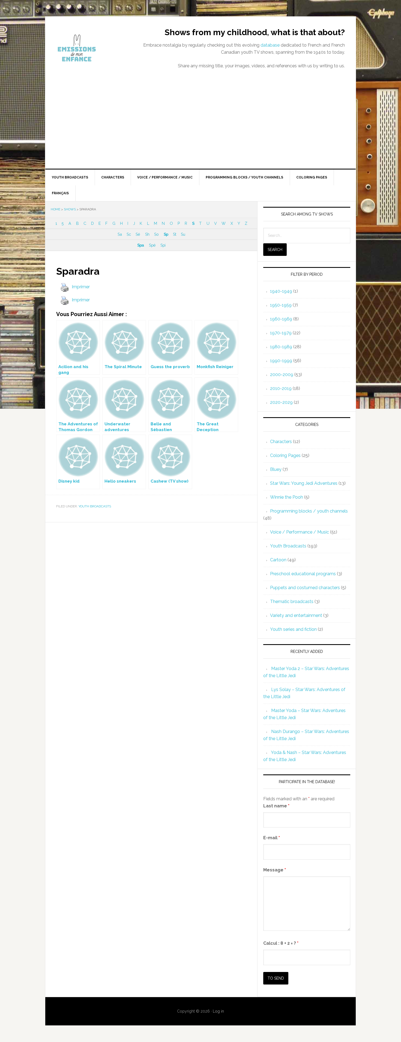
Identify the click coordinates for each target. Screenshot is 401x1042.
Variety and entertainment (296, 615)
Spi (162, 245)
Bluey (276, 469)
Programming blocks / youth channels (309, 511)
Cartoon (278, 559)
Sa (120, 234)
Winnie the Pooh (286, 497)
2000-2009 (281, 374)
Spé (152, 245)
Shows (70, 209)
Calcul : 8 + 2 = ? (280, 943)
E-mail (271, 837)
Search (275, 249)
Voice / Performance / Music (299, 532)
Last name (276, 805)
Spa (140, 245)
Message (274, 870)
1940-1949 (281, 291)
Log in (218, 1011)
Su (183, 234)
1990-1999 (281, 360)
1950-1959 (281, 305)
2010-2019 (281, 388)
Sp (166, 234)
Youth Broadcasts (95, 506)
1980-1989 (281, 346)
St (174, 234)
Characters (281, 441)
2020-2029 (281, 402)
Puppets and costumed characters (305, 587)
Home (55, 209)
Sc (129, 234)
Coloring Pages (285, 455)
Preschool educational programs (303, 573)
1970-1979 (281, 332)
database (270, 45)
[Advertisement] (200, 128)
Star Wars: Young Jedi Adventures (303, 483)
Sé (138, 234)
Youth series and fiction (293, 629)
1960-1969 (281, 319)
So (156, 234)
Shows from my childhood (91, 48)
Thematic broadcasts (291, 601)
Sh (147, 234)
